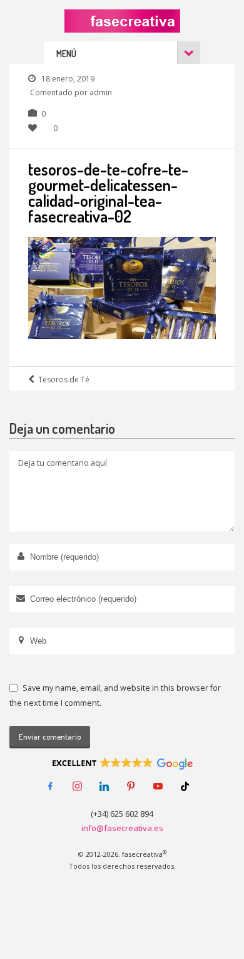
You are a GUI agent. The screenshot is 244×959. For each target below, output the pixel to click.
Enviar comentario (50, 736)
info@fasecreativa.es (122, 828)
